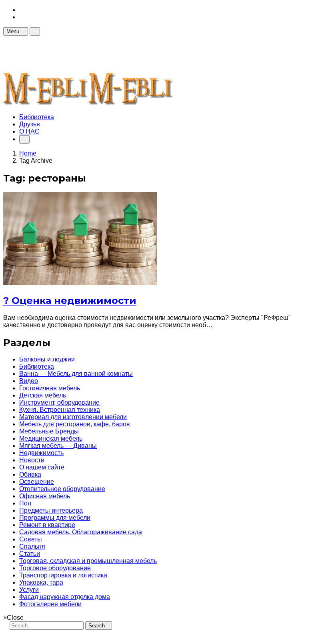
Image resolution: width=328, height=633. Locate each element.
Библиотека (36, 117)
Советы (30, 539)
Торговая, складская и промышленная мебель (88, 560)
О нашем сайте (41, 467)
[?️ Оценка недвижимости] (80, 283)
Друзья (29, 124)
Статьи (29, 553)
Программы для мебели (54, 517)
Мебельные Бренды (49, 431)
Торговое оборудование (55, 568)
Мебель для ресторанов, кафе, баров (74, 424)
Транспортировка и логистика (63, 575)
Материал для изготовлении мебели (73, 416)
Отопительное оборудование (62, 488)
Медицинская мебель (50, 438)
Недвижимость (41, 452)
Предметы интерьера (51, 510)
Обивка (30, 474)
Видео (28, 380)
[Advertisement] (148, 54)
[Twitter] (21, 17)
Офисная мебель (44, 496)
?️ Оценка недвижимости (69, 300)
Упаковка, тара (41, 582)
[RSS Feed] (21, 9)
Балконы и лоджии (47, 359)
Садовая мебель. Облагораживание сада (80, 532)
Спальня (32, 546)
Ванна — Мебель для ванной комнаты (76, 373)
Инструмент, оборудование (59, 402)
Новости (31, 460)
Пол (25, 503)
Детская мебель (42, 395)
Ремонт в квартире (47, 524)
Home (27, 153)
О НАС (29, 131)
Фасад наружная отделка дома (64, 596)
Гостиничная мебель (49, 388)
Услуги (29, 589)
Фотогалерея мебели (50, 604)
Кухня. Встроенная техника (59, 409)
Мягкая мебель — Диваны (58, 445)
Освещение (36, 481)
